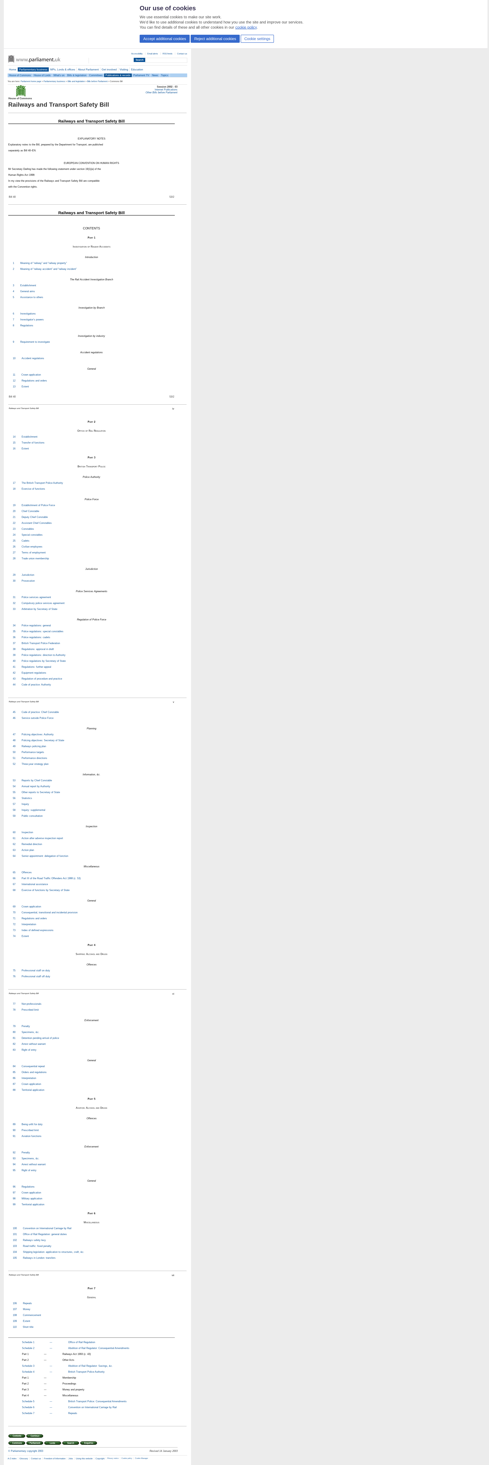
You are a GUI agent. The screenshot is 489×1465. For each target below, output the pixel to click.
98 (14, 1198)
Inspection (27, 832)
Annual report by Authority (36, 786)
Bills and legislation (76, 81)
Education (137, 69)
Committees (96, 75)
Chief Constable (30, 511)
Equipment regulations (34, 672)
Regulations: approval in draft (38, 649)
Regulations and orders (34, 380)
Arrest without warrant (34, 1044)
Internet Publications (166, 89)
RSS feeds (167, 53)
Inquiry (25, 804)
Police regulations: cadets (36, 637)
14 (14, 436)
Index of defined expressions (37, 930)
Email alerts (152, 53)
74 (14, 936)
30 (14, 580)
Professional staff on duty (36, 970)
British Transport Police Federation (41, 643)
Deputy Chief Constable (35, 517)
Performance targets (33, 752)
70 (14, 912)
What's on (58, 75)
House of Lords (42, 75)
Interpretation (29, 924)
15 (14, 442)
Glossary (23, 1458)
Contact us (182, 53)
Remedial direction (32, 844)
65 (14, 872)
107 (15, 1309)
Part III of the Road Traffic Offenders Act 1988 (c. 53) (51, 878)
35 (14, 631)
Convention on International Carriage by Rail (47, 1228)
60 (14, 832)
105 (15, 1257)
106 (15, 1303)
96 (14, 1186)
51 (14, 758)
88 (14, 1089)
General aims (27, 291)
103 (15, 1246)
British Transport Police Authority (86, 1371)
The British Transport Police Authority (42, 482)
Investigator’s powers (32, 319)
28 (14, 558)
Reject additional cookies (215, 39)
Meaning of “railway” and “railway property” (43, 263)
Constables (28, 528)
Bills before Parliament (97, 81)
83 (14, 1049)
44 (14, 684)
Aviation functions (31, 1136)
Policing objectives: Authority (38, 734)
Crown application (31, 374)
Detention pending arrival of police (40, 1038)
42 (14, 672)
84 (14, 1066)
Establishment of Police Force (38, 505)
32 (14, 603)
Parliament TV (141, 75)
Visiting (124, 69)
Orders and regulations (34, 1072)
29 (14, 574)
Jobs (70, 1458)
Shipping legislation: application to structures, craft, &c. (53, 1252)
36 (14, 637)
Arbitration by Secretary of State (39, 609)
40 (14, 661)
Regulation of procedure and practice (42, 678)
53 (14, 780)
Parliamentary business (33, 69)
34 (14, 625)
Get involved (109, 69)
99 (14, 1204)
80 (14, 1032)
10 (14, 358)
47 (14, 734)
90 (14, 1130)
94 (14, 1164)
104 (15, 1252)
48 (14, 740)
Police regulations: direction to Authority (44, 655)
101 (15, 1234)
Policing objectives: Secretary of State (43, 740)
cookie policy (246, 27)
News (155, 75)
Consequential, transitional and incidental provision (50, 912)
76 (14, 976)
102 (15, 1240)
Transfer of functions (33, 442)
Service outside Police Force (37, 718)
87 (14, 1084)
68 (14, 890)
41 (14, 666)
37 (14, 643)
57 (14, 804)
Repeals (27, 1303)
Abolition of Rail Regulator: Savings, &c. (90, 1365)
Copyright (100, 1458)
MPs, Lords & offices (62, 69)
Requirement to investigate (35, 341)
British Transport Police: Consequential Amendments (97, 1401)
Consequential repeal (33, 1066)
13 (14, 386)
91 (14, 1136)
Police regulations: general (36, 625)
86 (14, 1078)
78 (14, 1009)
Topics (164, 75)
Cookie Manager (141, 1458)
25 (14, 540)
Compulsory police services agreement (43, 603)
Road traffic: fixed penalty (37, 1246)
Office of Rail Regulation (81, 1342)
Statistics (27, 798)
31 (14, 597)
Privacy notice (113, 1458)
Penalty (26, 1026)
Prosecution (28, 580)
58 (14, 810)
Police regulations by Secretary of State (44, 661)
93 (14, 1158)
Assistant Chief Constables (37, 523)
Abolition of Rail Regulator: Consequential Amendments (98, 1348)
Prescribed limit (30, 1009)
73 (14, 930)
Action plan (28, 850)
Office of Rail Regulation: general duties (45, 1234)
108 (15, 1315)
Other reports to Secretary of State (41, 792)
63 (14, 850)
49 (14, 746)
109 (15, 1321)
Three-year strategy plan (35, 764)
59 (14, 815)
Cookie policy (126, 1458)
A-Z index (12, 1458)
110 (15, 1327)
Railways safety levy (34, 1240)
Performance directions (34, 758)
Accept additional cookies (164, 39)
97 (14, 1192)
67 (14, 884)
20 (14, 511)
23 (14, 528)
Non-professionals (31, 1003)
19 (14, 505)
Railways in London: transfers (39, 1257)
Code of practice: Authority (36, 684)
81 (14, 1038)
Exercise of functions (33, 488)
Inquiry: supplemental (33, 810)
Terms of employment (34, 552)
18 (14, 488)
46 (14, 718)
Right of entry (29, 1049)
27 (14, 552)
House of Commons (20, 75)
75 (14, 970)
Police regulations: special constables (42, 631)
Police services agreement (36, 597)
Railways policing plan (34, 746)
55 (14, 792)
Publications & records (117, 75)
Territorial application (33, 1089)
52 (14, 764)
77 (14, 1003)
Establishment (28, 285)
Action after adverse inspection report (42, 838)
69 (14, 906)
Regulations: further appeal (36, 666)
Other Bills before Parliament (161, 92)
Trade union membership (35, 558)
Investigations (28, 313)
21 (14, 517)
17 (14, 482)
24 (14, 534)
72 (14, 924)
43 (14, 678)
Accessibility (137, 53)
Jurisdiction (28, 574)
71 (14, 918)
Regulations (26, 325)
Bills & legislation (76, 75)
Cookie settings (257, 39)
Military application (32, 1198)
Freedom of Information (55, 1458)
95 (14, 1170)
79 (14, 1026)
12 (14, 380)
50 (14, 752)
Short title (28, 1327)
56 (14, 798)
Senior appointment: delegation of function (45, 856)
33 (14, 609)
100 (15, 1228)
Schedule (27, 1342)
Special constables (32, 534)
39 (14, 655)
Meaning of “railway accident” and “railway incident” (48, 269)
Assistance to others (31, 297)
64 (14, 856)
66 (14, 878)
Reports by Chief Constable (37, 780)
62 (14, 844)
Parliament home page (31, 81)
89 (14, 1124)
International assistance (35, 884)
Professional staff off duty (36, 976)
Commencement (32, 1315)
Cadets (25, 540)
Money (26, 1309)
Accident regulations (33, 358)
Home (12, 69)
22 (14, 523)
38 (14, 649)
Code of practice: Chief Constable (40, 712)
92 (14, 1152)
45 (14, 712)
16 (14, 448)
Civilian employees (32, 546)
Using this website (84, 1458)
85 (14, 1072)
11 (14, 374)
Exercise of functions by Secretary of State (46, 890)
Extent (25, 386)
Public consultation (32, 815)
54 (14, 786)
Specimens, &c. (30, 1032)
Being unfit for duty (32, 1124)
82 (14, 1044)
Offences (27, 872)
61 (14, 838)
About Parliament (88, 69)
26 (14, 546)
